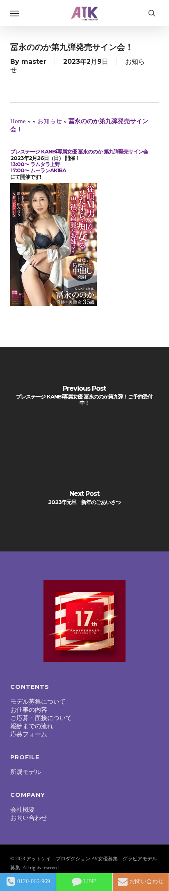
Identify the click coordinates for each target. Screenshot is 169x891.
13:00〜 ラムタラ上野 (35, 164)
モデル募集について (38, 701)
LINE (89, 881)
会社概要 (22, 809)
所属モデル (25, 772)
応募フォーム (28, 734)
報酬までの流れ (31, 726)
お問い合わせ (28, 817)
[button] (14, 13)
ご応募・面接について (41, 718)
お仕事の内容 (28, 709)
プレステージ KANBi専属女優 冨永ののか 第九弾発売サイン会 (79, 151)
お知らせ (49, 121)
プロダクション (73, 859)
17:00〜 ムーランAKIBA (38, 170)
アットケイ (38, 859)
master (33, 61)
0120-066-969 (33, 881)
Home (18, 121)
